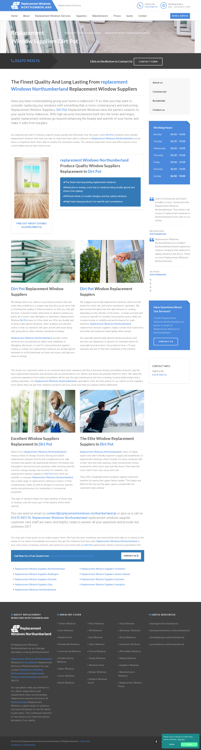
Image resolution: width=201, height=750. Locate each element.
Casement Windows (130, 644)
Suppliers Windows (129, 665)
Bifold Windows (66, 682)
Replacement (65, 637)
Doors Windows (66, 675)
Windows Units (96, 665)
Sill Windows (95, 630)
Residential (159, 100)
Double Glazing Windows (65, 660)
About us (158, 82)
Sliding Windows (128, 658)
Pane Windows (96, 623)
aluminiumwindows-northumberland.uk (170, 630)
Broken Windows (97, 672)
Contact (142, 15)
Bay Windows (96, 637)
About (26, 15)
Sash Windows (65, 630)
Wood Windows (128, 637)
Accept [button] (189, 744)
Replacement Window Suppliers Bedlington (37, 574)
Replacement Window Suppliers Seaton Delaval (106, 574)
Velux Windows (97, 644)
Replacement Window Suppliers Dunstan (36, 579)
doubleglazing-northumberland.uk (167, 637)
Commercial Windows (69, 651)
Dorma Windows (97, 651)
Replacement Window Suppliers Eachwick (103, 579)
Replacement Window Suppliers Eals (33, 584)
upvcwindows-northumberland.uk (167, 644)
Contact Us (130, 556)
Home (14, 15)
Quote (129, 15)
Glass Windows (66, 668)
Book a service (180, 16)
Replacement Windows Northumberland (35, 589)
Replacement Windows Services (53, 15)
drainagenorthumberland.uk (164, 623)
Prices (117, 15)
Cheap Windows (97, 658)
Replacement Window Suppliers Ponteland (103, 568)
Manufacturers (100, 15)
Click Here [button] (181, 739)
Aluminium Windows (130, 630)
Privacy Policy (29, 745)
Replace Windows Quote (97, 681)
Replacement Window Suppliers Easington (103, 584)
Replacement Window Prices (130, 684)
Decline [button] (172, 744)
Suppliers (81, 15)
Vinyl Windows (127, 623)
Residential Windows (68, 644)
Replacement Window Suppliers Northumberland (40, 568)
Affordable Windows (130, 651)
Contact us (159, 110)
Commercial (159, 91)
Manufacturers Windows (126, 674)
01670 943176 (151, 7)
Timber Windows (67, 623)
